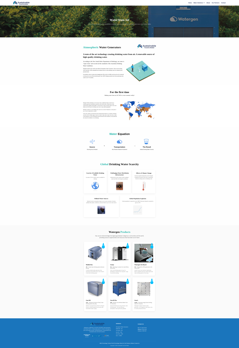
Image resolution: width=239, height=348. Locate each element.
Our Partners (127, 343)
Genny (112, 264)
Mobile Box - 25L (119, 328)
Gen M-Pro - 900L (119, 333)
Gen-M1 (88, 300)
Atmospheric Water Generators (122, 326)
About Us (122, 343)
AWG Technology (103, 343)
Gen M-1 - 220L (119, 332)
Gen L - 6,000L (119, 335)
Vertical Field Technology (113, 343)
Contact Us (136, 343)
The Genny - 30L (119, 330)
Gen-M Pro (113, 300)
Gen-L (136, 300)
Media (132, 343)
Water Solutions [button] (198, 2)
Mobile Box (89, 264)
